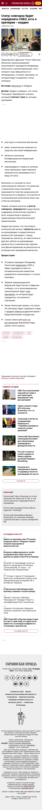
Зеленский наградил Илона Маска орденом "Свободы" (19, 509)
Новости (5, 9)
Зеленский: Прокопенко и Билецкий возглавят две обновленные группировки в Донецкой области (28, 441)
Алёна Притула (29, 786)
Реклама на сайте (17, 692)
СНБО (29, 333)
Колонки (33, 9)
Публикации (15, 9)
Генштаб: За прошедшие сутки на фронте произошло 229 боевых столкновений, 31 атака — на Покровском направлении (19, 566)
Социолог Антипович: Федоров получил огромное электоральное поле (20, 610)
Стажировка (28, 702)
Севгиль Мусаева (28, 785)
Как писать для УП (15, 702)
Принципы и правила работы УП (21, 700)
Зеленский (6, 333)
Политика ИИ (12, 697)
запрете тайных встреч (17, 311)
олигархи (5, 337)
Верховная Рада (16, 337)
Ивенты (28, 692)
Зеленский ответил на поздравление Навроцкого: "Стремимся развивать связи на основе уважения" (28, 425)
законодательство (18, 333)
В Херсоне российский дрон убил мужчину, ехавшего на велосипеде (19, 590)
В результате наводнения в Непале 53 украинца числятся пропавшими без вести (28, 470)
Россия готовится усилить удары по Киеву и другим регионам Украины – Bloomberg (27, 456)
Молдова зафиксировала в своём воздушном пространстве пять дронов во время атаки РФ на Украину (21, 554)
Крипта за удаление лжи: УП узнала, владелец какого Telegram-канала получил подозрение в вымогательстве (20, 542)
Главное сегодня (11, 387)
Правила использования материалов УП (20, 694)
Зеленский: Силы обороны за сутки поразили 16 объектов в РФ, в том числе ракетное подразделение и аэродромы (20, 499)
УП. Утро (25, 9)
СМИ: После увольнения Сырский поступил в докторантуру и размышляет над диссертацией (28, 395)
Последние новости (13, 534)
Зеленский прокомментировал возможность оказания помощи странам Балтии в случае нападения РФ (20, 518)
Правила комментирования (13, 378)
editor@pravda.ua (27, 788)
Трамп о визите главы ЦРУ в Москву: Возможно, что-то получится (27, 409)
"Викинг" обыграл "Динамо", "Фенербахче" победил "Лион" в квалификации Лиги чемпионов (19, 599)
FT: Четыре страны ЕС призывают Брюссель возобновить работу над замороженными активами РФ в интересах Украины (20, 579)
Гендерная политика (26, 697)
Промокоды (20, 705)
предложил (21, 265)
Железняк (16, 86)
